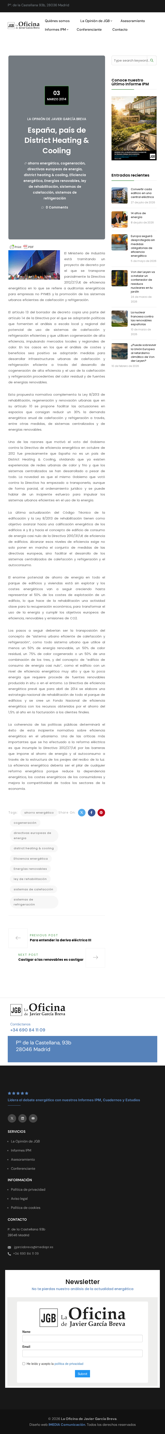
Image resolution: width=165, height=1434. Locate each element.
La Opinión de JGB (95, 21)
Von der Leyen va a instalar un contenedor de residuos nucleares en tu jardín (143, 282)
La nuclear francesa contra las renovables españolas (142, 318)
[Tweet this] (82, 812)
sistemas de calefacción (33, 889)
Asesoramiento (133, 21)
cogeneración (73, 163)
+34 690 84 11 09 (27, 1030)
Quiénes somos (57, 21)
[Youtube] (33, 1118)
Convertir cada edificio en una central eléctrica (142, 193)
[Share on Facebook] (91, 812)
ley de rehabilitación (30, 879)
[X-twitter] (12, 1118)
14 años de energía (138, 215)
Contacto (120, 29)
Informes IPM (55, 29)
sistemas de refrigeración (24, 902)
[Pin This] (101, 812)
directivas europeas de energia (54, 169)
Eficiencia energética (31, 859)
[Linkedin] (22, 1118)
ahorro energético (43, 163)
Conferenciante (89, 29)
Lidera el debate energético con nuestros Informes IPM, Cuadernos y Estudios (74, 1100)
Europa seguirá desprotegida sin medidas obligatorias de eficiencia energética (143, 246)
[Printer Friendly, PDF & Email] (21, 247)
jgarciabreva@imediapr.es (33, 1247)
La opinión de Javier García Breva (56, 119)
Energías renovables (61, 180)
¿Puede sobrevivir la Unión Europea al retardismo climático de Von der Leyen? (143, 353)
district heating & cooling (46, 175)
